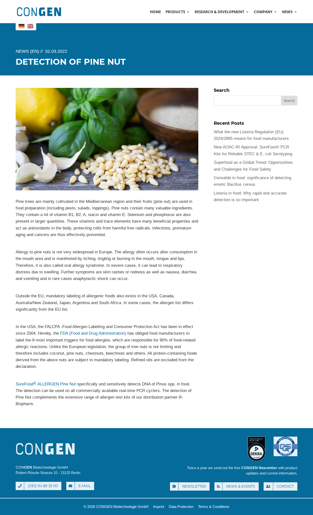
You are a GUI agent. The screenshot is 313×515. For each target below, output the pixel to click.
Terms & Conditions (213, 507)
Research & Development (219, 12)
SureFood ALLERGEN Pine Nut (46, 383)
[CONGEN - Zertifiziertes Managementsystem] (285, 461)
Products (175, 12)
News (287, 12)
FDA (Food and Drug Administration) (93, 333)
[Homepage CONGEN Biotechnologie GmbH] (69, 449)
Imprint (158, 507)
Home (155, 12)
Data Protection (181, 507)
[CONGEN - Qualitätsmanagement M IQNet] (257, 461)
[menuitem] (21, 26)
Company (263, 12)
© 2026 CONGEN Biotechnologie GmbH (116, 507)
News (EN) (27, 51)
